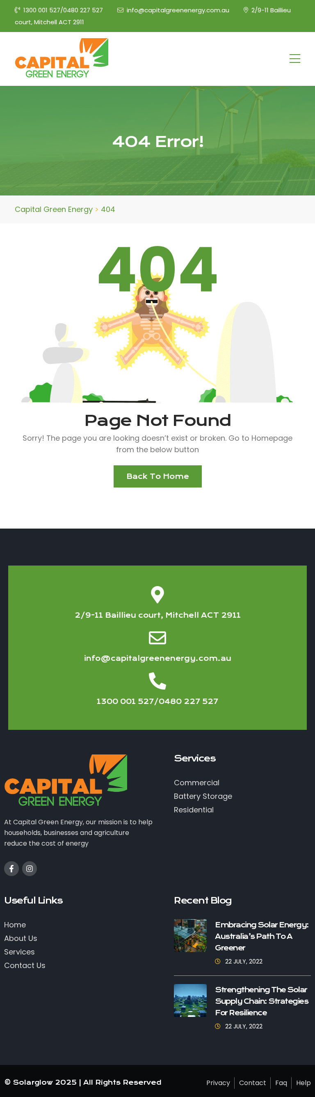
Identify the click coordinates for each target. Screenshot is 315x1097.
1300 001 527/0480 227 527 (63, 10)
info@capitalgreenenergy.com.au (178, 10)
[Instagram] (29, 868)
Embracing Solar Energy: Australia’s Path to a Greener (262, 936)
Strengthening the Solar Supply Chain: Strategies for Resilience (261, 1001)
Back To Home (157, 476)
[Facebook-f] (11, 868)
